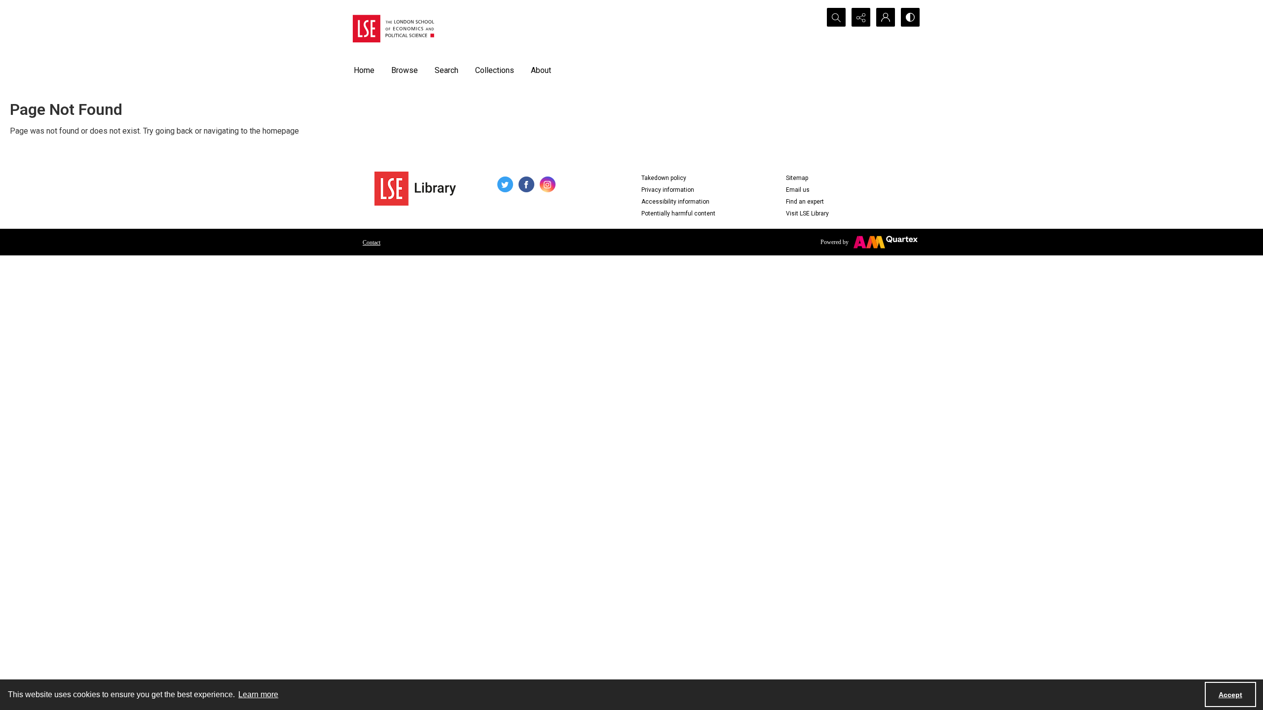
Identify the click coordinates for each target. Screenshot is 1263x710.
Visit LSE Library (807, 213)
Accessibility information (675, 201)
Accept (1230, 695)
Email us (798, 189)
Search (446, 70)
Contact (371, 242)
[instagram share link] (548, 184)
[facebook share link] (526, 184)
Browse (404, 70)
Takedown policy (663, 178)
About (541, 70)
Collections (494, 70)
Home (364, 70)
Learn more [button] (258, 694)
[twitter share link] (505, 184)
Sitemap (797, 178)
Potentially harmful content (678, 213)
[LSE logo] (393, 28)
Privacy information (667, 189)
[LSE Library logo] (415, 189)
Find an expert (805, 201)
